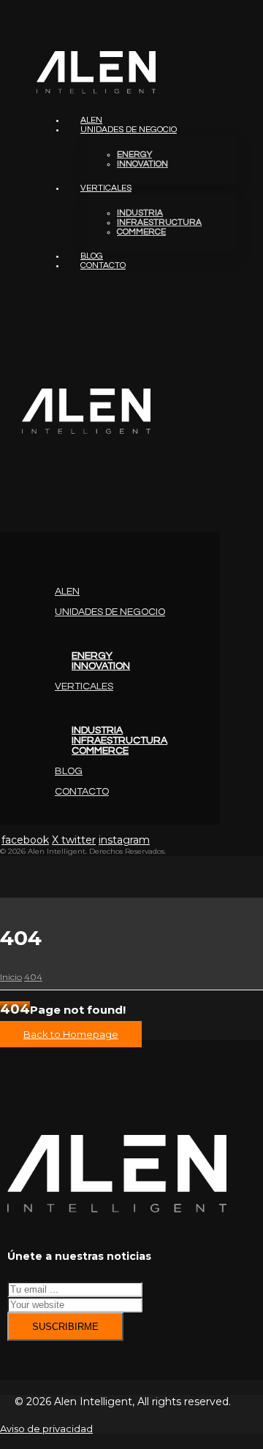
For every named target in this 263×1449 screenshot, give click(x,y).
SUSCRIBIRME (65, 1326)
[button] (0, 510)
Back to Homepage (70, 1034)
